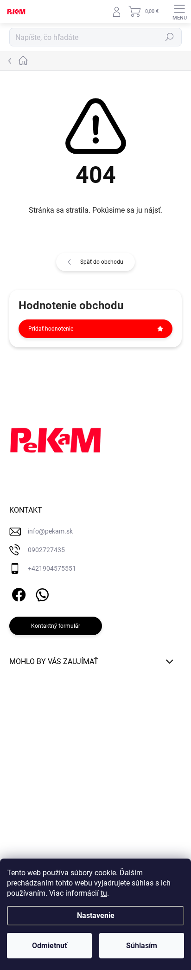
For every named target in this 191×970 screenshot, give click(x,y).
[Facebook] (17, 593)
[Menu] (179, 11)
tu (104, 893)
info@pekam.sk (50, 531)
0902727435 (46, 549)
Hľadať (169, 37)
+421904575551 (52, 568)
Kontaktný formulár (55, 626)
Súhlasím (141, 945)
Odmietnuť (49, 945)
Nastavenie (96, 915)
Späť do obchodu (101, 262)
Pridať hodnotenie (50, 329)
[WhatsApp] (40, 593)
